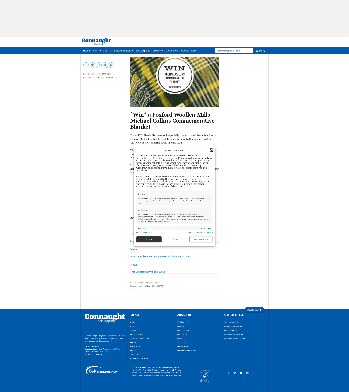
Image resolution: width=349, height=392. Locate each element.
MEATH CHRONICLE (232, 330)
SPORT (133, 330)
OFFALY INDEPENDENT (233, 326)
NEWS (132, 326)
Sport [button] (106, 50)
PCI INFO (180, 338)
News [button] (96, 50)
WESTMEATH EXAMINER (233, 334)
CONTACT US (182, 346)
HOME (132, 322)
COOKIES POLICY (184, 330)
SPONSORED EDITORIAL (140, 338)
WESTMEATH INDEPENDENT (235, 338)
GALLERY (133, 342)
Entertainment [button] (122, 50)
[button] (211, 150)
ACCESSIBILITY (183, 334)
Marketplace (143, 50)
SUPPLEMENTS (136, 354)
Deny (175, 239)
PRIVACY (180, 326)
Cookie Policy (189, 50)
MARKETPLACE (136, 346)
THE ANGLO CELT (231, 322)
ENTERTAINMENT (137, 334)
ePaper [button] (157, 50)
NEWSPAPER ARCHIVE (139, 358)
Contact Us (172, 50)
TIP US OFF (181, 342)
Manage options (201, 239)
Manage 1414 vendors (144, 232)
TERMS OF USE (183, 322)
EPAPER (133, 350)
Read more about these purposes (200, 232)
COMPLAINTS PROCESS (186, 350)
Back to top (252, 309)
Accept (149, 239)
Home (87, 50)
